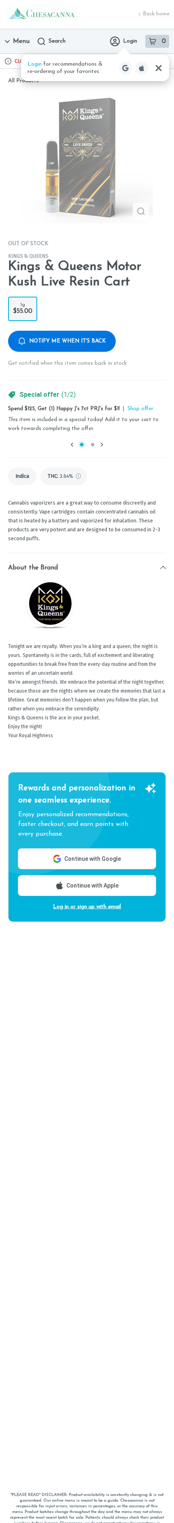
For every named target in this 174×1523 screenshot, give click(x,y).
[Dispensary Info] (8, 61)
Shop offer (140, 408)
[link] (22, 476)
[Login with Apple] (141, 68)
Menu (21, 41)
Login (130, 41)
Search (57, 41)
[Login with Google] (125, 68)
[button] (95, 68)
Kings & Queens (28, 256)
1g (22, 308)
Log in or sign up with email (87, 907)
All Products (23, 81)
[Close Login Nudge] (159, 68)
